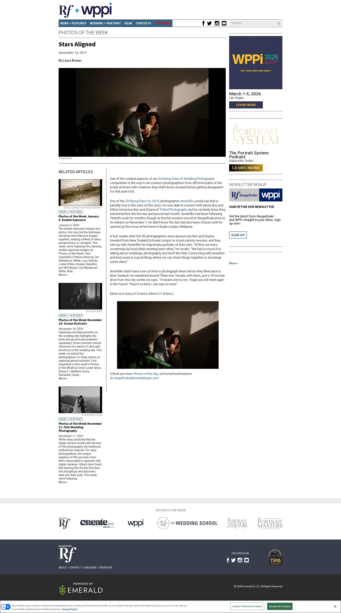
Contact (75, 567)
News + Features (73, 23)
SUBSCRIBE (163, 23)
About (63, 567)
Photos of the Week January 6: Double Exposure (79, 218)
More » (233, 263)
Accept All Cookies (280, 606)
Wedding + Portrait (105, 23)
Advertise (105, 567)
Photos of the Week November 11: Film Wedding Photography (80, 427)
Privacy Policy (69, 609)
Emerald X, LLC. (251, 586)
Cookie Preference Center (247, 606)
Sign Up (238, 235)
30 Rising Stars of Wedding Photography (186, 178)
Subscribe (90, 567)
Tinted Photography (173, 209)
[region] (170, 606)
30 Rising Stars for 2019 (142, 201)
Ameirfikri (187, 201)
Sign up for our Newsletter (251, 207)
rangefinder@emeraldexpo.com (135, 378)
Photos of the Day (145, 374)
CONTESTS (143, 23)
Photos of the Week (83, 32)
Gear (128, 23)
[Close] (335, 606)
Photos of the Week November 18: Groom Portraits (80, 321)
